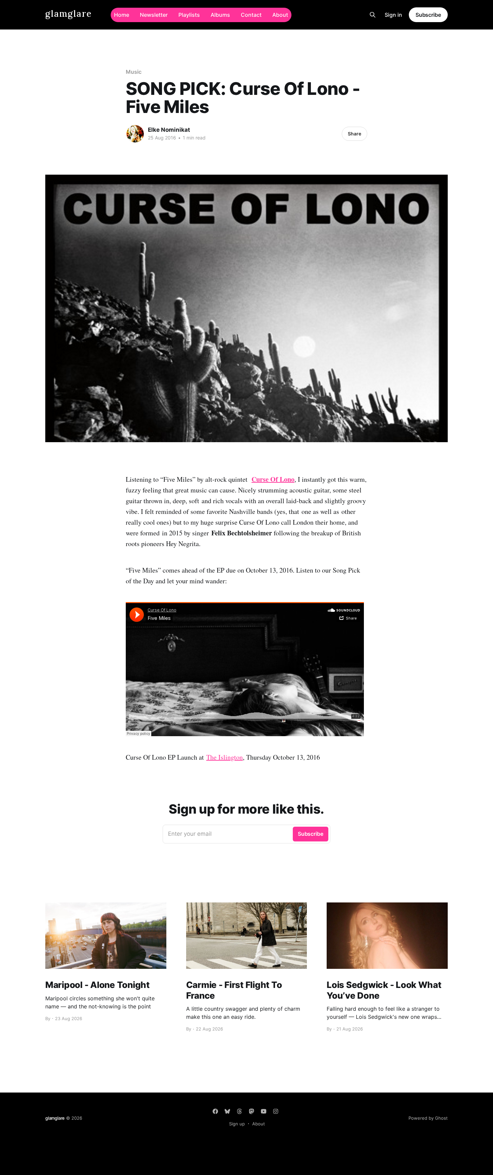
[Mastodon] (251, 1111)
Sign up (237, 1123)
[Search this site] (372, 14)
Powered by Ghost (428, 1118)
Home (121, 14)
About (280, 14)
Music (134, 71)
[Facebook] (215, 1111)
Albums (220, 14)
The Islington (224, 757)
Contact (251, 14)
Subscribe (428, 14)
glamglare (68, 13)
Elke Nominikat (169, 129)
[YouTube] (263, 1111)
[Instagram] (275, 1111)
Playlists (189, 14)
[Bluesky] (227, 1111)
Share (354, 133)
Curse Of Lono (273, 479)
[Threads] (239, 1111)
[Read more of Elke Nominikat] (135, 133)
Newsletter (154, 14)
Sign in (393, 14)
